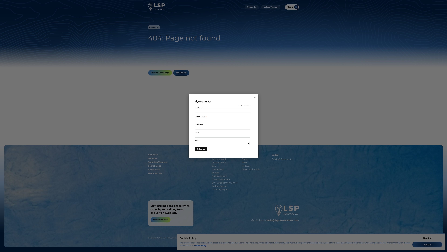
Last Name (199, 124)
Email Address (201, 116)
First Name (199, 108)
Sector (197, 140)
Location (198, 132)
